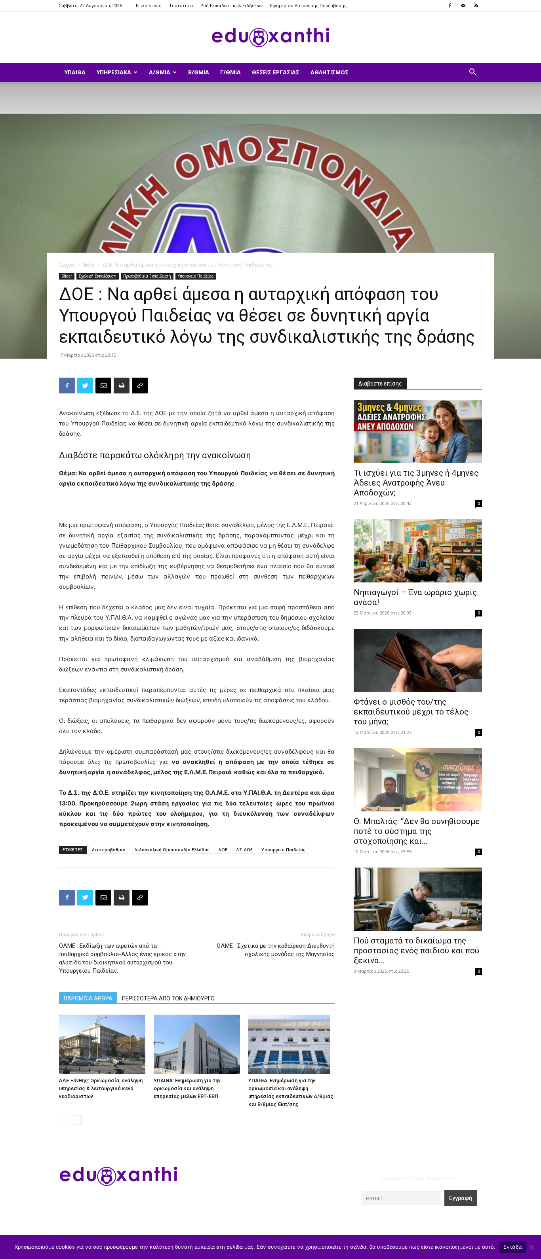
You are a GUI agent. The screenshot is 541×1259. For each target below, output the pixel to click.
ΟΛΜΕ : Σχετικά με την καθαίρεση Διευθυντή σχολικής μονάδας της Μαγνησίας (276, 950)
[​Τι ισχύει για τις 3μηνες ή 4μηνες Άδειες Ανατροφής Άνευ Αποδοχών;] (418, 431)
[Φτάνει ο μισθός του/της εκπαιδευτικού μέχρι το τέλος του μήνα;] (418, 660)
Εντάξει (513, 1247)
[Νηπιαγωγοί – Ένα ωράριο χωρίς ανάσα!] (418, 550)
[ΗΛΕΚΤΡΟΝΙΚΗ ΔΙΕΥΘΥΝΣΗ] (103, 385)
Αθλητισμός (330, 72)
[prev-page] (64, 1120)
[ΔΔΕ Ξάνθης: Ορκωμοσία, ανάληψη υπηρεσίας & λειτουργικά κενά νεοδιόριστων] (102, 1044)
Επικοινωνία (149, 5)
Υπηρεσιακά (114, 72)
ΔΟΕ (222, 850)
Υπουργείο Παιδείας (195, 276)
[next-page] (77, 1120)
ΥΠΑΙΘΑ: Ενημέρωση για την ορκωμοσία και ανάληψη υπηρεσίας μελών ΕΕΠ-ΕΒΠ (187, 1088)
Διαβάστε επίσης (380, 383)
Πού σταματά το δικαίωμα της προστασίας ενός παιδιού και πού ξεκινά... (416, 950)
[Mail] (463, 5)
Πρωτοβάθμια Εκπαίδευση (147, 276)
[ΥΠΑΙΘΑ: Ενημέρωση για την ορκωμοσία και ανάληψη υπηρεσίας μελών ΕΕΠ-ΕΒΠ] (197, 1044)
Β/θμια (198, 72)
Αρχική (67, 264)
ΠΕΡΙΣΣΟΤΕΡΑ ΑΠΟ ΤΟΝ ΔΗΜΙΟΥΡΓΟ (168, 998)
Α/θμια (159, 72)
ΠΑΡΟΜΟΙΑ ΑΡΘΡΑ (88, 998)
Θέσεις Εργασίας (275, 72)
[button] (472, 73)
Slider (88, 264)
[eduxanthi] (270, 37)
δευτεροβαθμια (109, 850)
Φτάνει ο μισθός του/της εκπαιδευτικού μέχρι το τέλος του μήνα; (411, 711)
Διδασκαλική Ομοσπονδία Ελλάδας (172, 850)
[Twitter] (85, 385)
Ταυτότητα (181, 5)
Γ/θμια (230, 72)
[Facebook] (450, 5)
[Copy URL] (140, 385)
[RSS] (476, 5)
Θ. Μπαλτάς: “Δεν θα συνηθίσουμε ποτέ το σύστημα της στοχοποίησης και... (417, 831)
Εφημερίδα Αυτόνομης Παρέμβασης (308, 5)
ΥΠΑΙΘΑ (75, 72)
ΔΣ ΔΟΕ (244, 850)
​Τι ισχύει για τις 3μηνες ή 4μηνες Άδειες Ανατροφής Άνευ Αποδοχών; (416, 482)
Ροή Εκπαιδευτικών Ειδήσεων (231, 5)
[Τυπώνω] (122, 385)
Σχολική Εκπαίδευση (97, 276)
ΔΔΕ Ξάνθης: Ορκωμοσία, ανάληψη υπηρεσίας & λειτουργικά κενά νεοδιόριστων (101, 1088)
